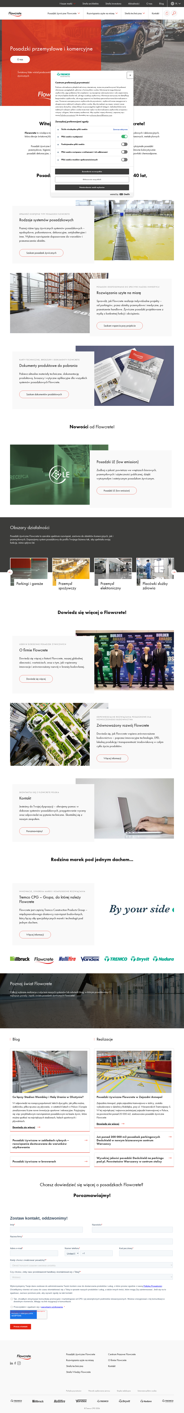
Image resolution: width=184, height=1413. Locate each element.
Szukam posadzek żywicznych (41, 252)
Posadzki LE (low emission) (117, 490)
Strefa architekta (90, 3)
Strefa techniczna (74, 1366)
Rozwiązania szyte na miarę (80, 1360)
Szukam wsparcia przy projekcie (120, 325)
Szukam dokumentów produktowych (44, 394)
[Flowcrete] (17, 13)
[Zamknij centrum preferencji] (130, 75)
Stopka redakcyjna (124, 1391)
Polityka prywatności (73, 1391)
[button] (63, 13)
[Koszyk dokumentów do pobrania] (167, 13)
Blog (161, 3)
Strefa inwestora (113, 3)
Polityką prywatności (67, 115)
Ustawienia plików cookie (147, 1391)
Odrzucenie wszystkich (92, 179)
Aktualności (133, 3)
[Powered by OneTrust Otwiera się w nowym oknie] (121, 195)
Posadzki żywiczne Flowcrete (80, 1354)
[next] (174, 572)
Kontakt (111, 1366)
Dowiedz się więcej (36, 678)
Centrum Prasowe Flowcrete (122, 1354)
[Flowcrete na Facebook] (15, 1363)
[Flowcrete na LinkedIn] (11, 1363)
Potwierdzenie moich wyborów (92, 187)
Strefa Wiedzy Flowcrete (78, 1372)
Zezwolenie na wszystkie (92, 171)
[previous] (10, 572)
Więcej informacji (112, 758)
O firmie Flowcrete (117, 1360)
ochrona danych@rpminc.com (101, 115)
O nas (149, 3)
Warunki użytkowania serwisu (99, 1391)
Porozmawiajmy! (34, 831)
